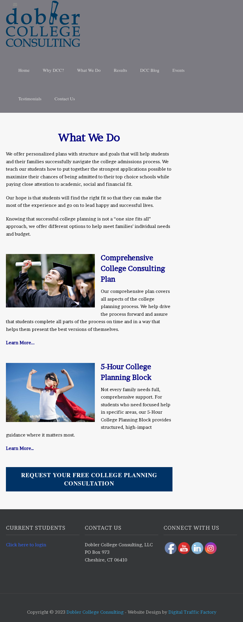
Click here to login (26, 545)
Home (24, 70)
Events (178, 70)
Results (120, 70)
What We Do (89, 70)
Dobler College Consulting (95, 612)
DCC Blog (149, 70)
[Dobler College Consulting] (124, 24)
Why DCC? (53, 70)
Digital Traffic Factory (192, 612)
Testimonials (29, 98)
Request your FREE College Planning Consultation (89, 479)
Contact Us (65, 98)
